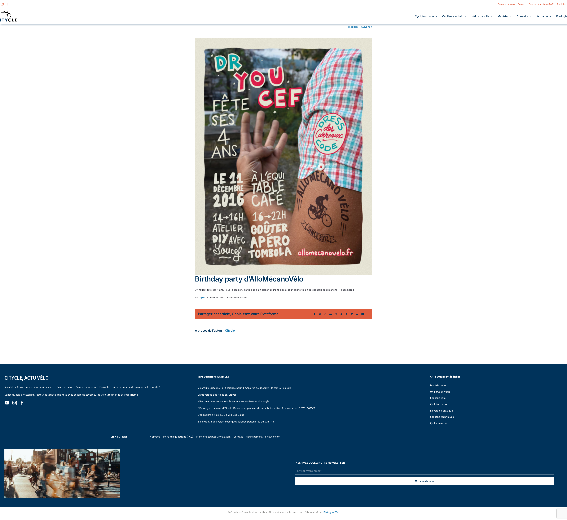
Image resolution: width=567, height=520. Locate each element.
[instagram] (2, 4)
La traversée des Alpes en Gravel (217, 394)
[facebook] (8, 4)
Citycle (202, 297)
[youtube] (6, 403)
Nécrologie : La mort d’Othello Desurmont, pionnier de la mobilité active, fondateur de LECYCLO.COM (256, 408)
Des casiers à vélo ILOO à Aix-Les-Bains (221, 414)
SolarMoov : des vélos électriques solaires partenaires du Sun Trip (236, 421)
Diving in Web (331, 512)
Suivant (365, 26)
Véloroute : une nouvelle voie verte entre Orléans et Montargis (233, 401)
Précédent (352, 26)
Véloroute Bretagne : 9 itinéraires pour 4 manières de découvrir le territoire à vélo (244, 387)
